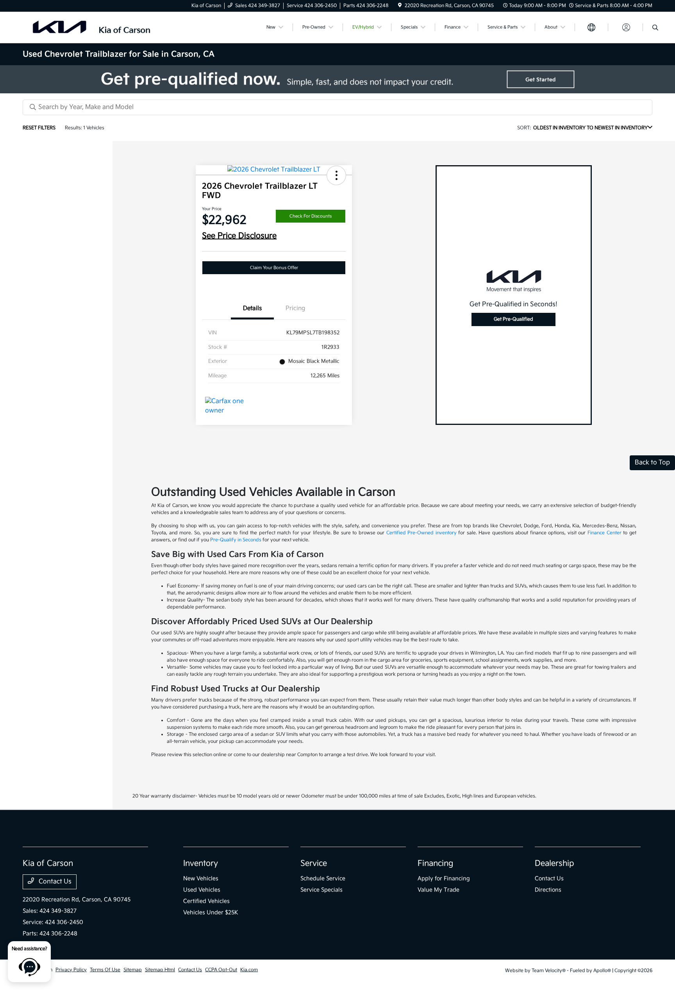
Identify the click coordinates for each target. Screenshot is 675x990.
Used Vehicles (201, 890)
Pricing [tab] (295, 308)
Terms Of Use (105, 970)
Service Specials (321, 890)
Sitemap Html (160, 970)
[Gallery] (337, 79)
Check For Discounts (310, 216)
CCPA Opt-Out (221, 970)
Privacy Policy (71, 970)
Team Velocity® (549, 971)
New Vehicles (200, 878)
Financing (435, 863)
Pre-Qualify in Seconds (235, 540)
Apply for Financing (444, 878)
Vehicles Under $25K (210, 912)
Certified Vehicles (206, 901)
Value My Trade (438, 890)
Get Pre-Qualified (513, 319)
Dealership (554, 863)
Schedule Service (322, 878)
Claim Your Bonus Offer (274, 267)
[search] (655, 28)
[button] (336, 175)
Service (313, 863)
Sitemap (132, 970)
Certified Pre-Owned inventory (421, 533)
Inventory (200, 863)
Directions (548, 890)
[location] (400, 6)
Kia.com (249, 970)
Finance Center (604, 533)
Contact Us (54, 881)
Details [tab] (252, 308)
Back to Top (652, 462)
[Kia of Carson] (90, 27)
